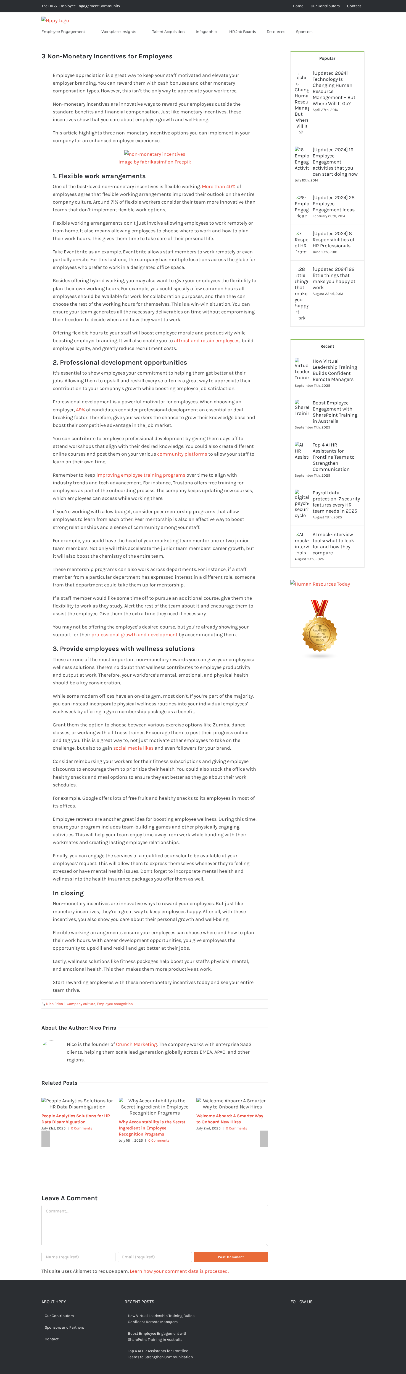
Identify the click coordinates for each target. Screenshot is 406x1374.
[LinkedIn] (318, 1316)
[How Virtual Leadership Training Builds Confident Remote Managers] (302, 362)
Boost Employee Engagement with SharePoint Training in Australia (335, 412)
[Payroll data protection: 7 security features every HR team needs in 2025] (302, 493)
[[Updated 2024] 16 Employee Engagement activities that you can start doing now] (302, 150)
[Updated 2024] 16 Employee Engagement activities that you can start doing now (335, 162)
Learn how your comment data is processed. (179, 1271)
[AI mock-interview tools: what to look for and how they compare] (302, 535)
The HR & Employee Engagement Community (80, 6)
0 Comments (81, 1128)
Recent (327, 346)
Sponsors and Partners (64, 1327)
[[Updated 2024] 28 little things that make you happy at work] (302, 270)
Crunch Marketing (136, 1044)
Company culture (81, 1004)
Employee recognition (115, 1004)
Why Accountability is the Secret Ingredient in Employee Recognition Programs (152, 1128)
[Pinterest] (310, 1316)
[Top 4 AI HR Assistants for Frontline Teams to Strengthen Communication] (302, 446)
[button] (324, 31)
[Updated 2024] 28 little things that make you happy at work (334, 278)
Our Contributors (59, 1315)
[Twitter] (301, 1316)
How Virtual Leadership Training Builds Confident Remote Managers (335, 370)
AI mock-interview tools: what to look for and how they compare (333, 543)
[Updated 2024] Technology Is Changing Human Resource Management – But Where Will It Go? (334, 88)
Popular (327, 58)
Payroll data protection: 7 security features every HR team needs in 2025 (336, 502)
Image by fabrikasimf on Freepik (154, 162)
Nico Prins (54, 1004)
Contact (52, 1339)
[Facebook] (293, 1316)
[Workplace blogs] (320, 604)
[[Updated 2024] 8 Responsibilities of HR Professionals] (302, 234)
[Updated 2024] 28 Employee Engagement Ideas (334, 203)
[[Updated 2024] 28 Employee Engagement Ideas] (302, 198)
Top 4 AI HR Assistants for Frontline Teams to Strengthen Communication (334, 457)
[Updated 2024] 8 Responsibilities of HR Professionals (333, 239)
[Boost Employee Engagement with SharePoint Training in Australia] (302, 404)
